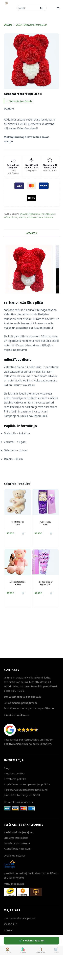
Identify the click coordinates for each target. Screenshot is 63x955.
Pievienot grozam (33, 940)
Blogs (7, 768)
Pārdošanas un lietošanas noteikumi (26, 789)
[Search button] (41, 8)
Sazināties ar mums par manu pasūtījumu (29, 708)
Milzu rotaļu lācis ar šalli (18, 583)
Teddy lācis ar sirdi (17, 523)
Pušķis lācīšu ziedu (45, 523)
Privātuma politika (15, 779)
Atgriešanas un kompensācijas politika (27, 784)
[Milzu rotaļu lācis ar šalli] (18, 562)
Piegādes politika (14, 773)
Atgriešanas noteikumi (17, 848)
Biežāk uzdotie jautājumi (18, 832)
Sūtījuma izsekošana (16, 837)
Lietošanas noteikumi (17, 843)
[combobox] (28, 8)
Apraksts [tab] (31, 233)
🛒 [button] (51, 533)
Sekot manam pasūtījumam (20, 702)
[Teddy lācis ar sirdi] (18, 502)
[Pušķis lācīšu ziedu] (45, 502)
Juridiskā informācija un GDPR (22, 795)
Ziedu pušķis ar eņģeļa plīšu (45, 583)
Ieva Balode (26, 101)
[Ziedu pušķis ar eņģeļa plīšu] (45, 562)
